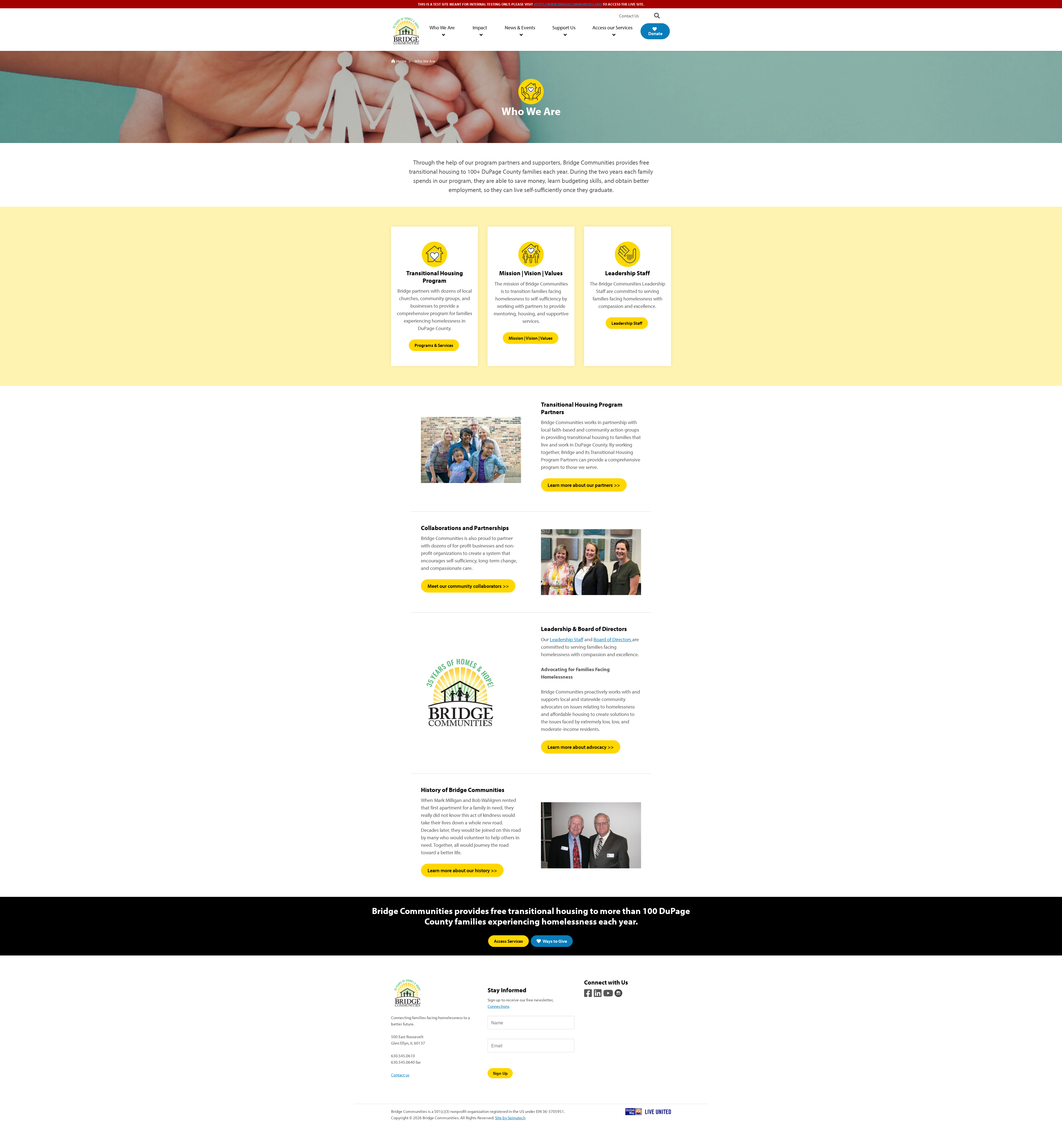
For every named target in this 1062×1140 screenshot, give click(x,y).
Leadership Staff (626, 323)
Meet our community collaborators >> (468, 586)
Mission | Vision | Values (531, 338)
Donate (655, 33)
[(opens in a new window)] (588, 992)
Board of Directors (613, 639)
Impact (480, 27)
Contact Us (629, 16)
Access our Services (612, 27)
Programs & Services (434, 345)
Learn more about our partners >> (584, 485)
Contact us (400, 1074)
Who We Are (442, 27)
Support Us (564, 27)
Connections (498, 1006)
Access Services (508, 941)
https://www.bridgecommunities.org (568, 4)
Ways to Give (554, 941)
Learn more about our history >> (462, 870)
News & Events (520, 27)
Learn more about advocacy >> (581, 747)
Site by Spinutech (510, 1117)
